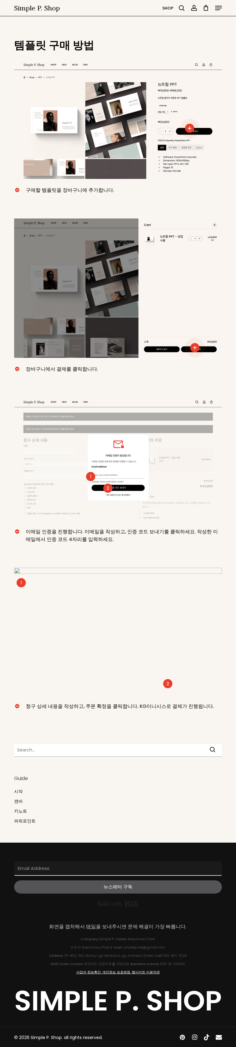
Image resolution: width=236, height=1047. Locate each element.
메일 (91, 926)
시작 (18, 791)
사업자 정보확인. (89, 972)
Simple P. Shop (37, 8)
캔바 (18, 801)
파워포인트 (25, 821)
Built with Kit (118, 903)
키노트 (20, 811)
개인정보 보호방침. (117, 972)
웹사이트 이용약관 (146, 972)
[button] (218, 8)
